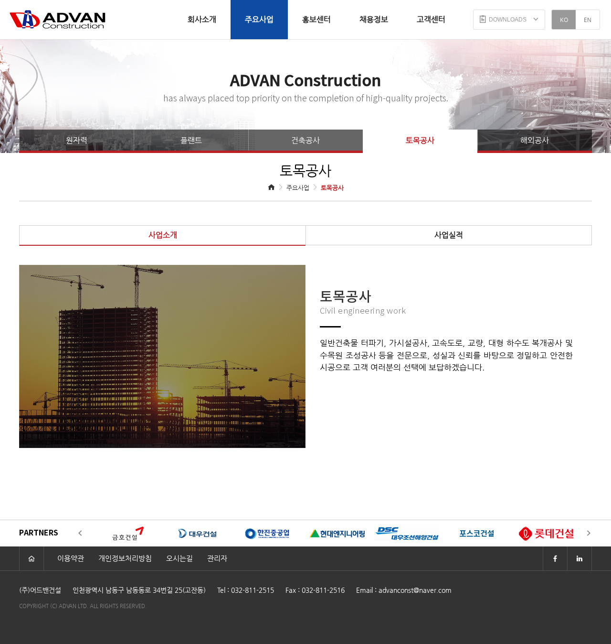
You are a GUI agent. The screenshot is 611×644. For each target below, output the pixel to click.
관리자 (217, 558)
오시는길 (179, 558)
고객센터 (431, 19)
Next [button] (588, 533)
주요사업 (259, 19)
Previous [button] (80, 533)
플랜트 (191, 140)
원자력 (76, 140)
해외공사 (534, 140)
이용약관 (70, 558)
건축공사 (305, 140)
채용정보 (373, 19)
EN (587, 19)
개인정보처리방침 (125, 558)
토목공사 (420, 140)
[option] (125, 533)
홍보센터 (316, 19)
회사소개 (202, 19)
